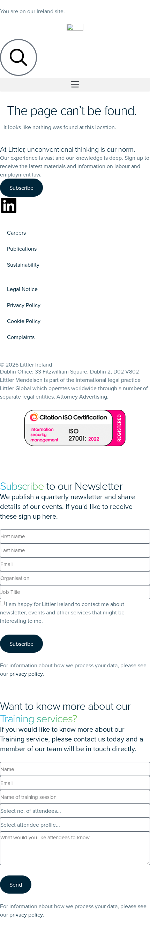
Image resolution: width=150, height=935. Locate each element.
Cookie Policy (23, 321)
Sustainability (23, 264)
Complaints (21, 337)
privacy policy (26, 673)
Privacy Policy (23, 305)
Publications (22, 248)
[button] (75, 85)
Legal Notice (22, 289)
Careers (16, 232)
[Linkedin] (8, 205)
